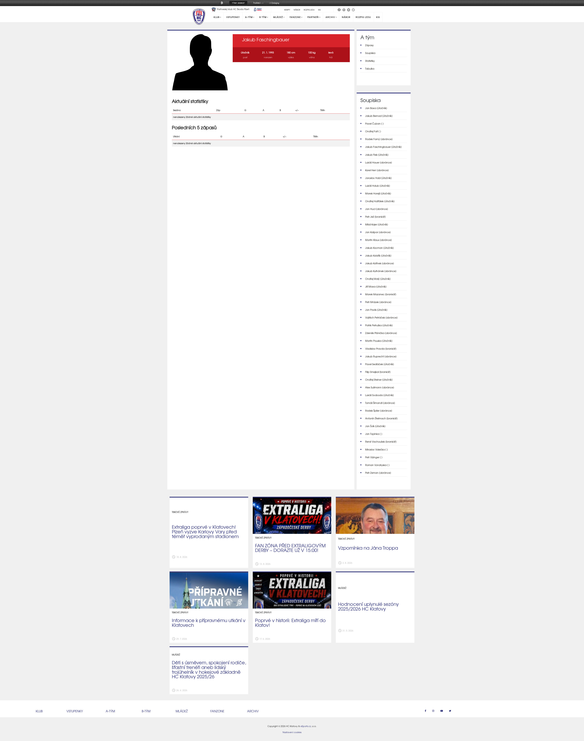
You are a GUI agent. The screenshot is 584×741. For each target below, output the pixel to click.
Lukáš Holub (377, 185)
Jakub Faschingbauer (383, 147)
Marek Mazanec (380, 294)
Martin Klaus (378, 240)
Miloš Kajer (376, 224)
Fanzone (295, 17)
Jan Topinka (373, 434)
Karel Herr (377, 170)
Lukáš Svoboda (379, 395)
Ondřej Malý (378, 279)
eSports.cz (306, 726)
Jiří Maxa (375, 286)
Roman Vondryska (377, 465)
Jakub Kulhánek (380, 271)
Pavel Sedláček (379, 364)
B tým (263, 17)
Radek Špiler (378, 410)
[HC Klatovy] (339, 9)
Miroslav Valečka (376, 449)
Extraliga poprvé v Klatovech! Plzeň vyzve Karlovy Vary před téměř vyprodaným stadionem (205, 531)
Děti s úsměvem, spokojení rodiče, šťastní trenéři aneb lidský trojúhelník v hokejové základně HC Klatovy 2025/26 (209, 669)
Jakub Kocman (379, 248)
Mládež (278, 17)
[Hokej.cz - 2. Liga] (258, 5)
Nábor (297, 9)
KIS (319, 9)
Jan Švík (375, 426)
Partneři (313, 17)
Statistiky (370, 61)
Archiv (330, 17)
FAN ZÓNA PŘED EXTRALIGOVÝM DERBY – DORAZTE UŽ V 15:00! (290, 547)
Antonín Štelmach (381, 418)
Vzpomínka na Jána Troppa (368, 547)
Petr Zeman (378, 472)
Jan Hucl (376, 209)
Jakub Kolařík (378, 255)
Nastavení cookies (292, 732)
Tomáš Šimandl (380, 403)
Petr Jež (375, 216)
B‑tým (146, 711)
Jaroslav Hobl (378, 178)
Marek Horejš (378, 193)
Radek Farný (379, 139)
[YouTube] (348, 9)
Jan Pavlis (376, 309)
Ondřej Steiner (379, 379)
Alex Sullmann (379, 387)
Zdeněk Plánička (381, 333)
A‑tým (110, 711)
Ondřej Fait (373, 131)
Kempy (287, 9)
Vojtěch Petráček (381, 317)
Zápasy (369, 45)
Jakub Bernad (379, 116)
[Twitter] (353, 9)
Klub (216, 17)
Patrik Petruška (379, 325)
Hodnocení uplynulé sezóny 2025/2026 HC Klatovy (368, 606)
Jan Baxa (376, 108)
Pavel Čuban (374, 123)
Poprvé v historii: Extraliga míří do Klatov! (290, 622)
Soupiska (370, 53)
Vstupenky (233, 17)
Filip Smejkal (378, 372)
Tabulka (369, 68)
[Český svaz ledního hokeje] (223, 5)
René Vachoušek (380, 441)
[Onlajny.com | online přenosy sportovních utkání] (275, 5)
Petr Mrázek (378, 302)
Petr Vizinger (373, 457)
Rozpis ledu (309, 9)
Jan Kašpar (378, 232)
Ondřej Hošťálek (380, 201)
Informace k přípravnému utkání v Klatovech (208, 622)
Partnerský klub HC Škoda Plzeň (233, 9)
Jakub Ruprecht (380, 356)
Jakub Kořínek (379, 263)
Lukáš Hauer (378, 162)
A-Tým (249, 17)
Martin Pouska (378, 340)
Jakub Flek (376, 154)
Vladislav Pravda (380, 348)
